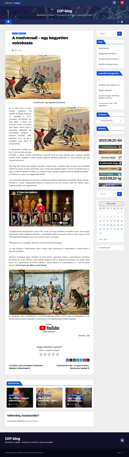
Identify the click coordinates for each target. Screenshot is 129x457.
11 (104, 221)
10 (100, 221)
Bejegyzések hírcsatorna (108, 53)
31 (100, 233)
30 (122, 229)
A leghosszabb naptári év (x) (109, 85)
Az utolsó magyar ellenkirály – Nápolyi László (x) (19, 401)
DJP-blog (64, 11)
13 (111, 221)
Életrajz (12, 395)
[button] (118, 22)
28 (114, 229)
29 (118, 229)
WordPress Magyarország (108, 64)
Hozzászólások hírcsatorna (109, 59)
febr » (106, 239)
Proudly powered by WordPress (14, 452)
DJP (69, 395)
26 (107, 229)
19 (107, 225)
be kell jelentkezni (31, 421)
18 (104, 225)
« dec (101, 239)
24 (100, 229)
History (15, 33)
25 (104, 229)
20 (111, 225)
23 (122, 225)
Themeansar (39, 452)
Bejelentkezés (104, 48)
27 (111, 229)
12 (107, 221)
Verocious (22, 33)
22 (118, 225)
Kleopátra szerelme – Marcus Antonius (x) (49, 401)
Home (119, 452)
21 (114, 225)
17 (100, 225)
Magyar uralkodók (105, 90)
